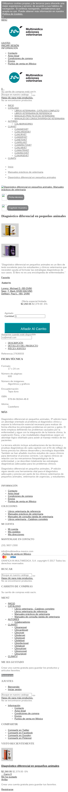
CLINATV (12, 158)
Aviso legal (13, 55)
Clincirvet (20, 134)
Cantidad (9, 316)
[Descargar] (4, 199)
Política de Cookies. (12, 14)
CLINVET (12, 126)
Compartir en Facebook (20, 732)
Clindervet (21, 137)
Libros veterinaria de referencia (33, 113)
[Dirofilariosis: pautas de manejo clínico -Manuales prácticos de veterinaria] (34, 251)
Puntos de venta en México (22, 63)
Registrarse (7, 675)
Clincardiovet (23, 132)
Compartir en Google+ (19, 735)
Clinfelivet (21, 142)
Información (14, 705)
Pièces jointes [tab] (17, 348)
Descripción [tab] (15, 343)
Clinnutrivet (22, 150)
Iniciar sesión (15, 689)
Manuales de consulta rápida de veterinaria (40, 118)
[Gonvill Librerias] (24, 40)
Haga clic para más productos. (17, 97)
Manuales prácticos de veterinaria (35, 116)
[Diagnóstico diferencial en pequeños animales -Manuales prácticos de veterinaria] (34, 189)
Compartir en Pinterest (20, 738)
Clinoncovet (22, 153)
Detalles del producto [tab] (23, 346)
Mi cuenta (13, 529)
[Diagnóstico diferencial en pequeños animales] (7, 760)
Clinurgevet (22, 156)
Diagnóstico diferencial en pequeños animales (30, 765)
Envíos (11, 61)
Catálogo (13, 108)
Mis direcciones (16, 534)
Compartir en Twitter (18, 730)
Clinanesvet (21, 129)
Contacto (12, 53)
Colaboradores (24, 124)
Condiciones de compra (20, 58)
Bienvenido (13, 686)
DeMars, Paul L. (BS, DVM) (15, 293)
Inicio (11, 105)
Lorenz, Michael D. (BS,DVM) (16, 288)
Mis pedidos (14, 531)
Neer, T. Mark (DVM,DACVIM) (16, 291)
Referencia (7, 353)
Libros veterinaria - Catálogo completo (37, 111)
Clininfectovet (23, 145)
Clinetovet (21, 140)
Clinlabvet (21, 148)
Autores (12, 121)
